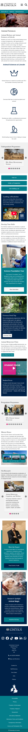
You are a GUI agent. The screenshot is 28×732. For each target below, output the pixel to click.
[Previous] (2, 157)
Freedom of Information (15, 705)
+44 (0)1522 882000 (15, 655)
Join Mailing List (14, 188)
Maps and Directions (15, 659)
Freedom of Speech (15, 708)
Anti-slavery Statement (14, 715)
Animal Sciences (20, 11)
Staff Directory (14, 669)
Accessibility (15, 698)
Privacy (15, 701)
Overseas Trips (7, 335)
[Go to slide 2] (11, 168)
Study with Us (4, 11)
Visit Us (14, 177)
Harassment (15, 712)
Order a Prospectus (14, 183)
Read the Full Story (14, 619)
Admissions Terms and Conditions (14, 719)
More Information (14, 289)
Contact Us (14, 665)
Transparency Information (14, 722)
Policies (14, 679)
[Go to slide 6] (19, 168)
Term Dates (14, 672)
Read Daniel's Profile (14, 565)
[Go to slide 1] (9, 168)
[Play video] (14, 368)
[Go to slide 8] (21, 424)
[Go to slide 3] (13, 168)
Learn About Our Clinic (7, 355)
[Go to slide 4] (15, 168)
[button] (22, 5)
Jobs (14, 676)
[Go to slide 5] (17, 168)
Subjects (12, 11)
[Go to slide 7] (19, 424)
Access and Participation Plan (15, 726)
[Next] (25, 157)
